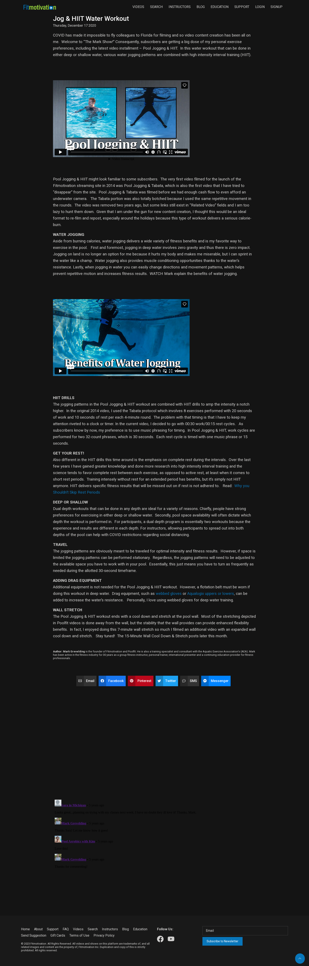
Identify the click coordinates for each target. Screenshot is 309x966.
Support (241, 7)
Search (156, 7)
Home (25, 929)
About (38, 929)
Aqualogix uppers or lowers (210, 593)
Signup (277, 7)
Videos (138, 7)
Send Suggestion (33, 935)
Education (219, 7)
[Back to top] (300, 958)
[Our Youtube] (171, 939)
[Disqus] (154, 740)
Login (260, 7)
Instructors (180, 7)
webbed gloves (169, 593)
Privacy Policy (104, 935)
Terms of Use (79, 935)
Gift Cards (57, 935)
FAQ (66, 929)
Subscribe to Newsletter (222, 941)
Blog (201, 7)
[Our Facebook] (160, 939)
